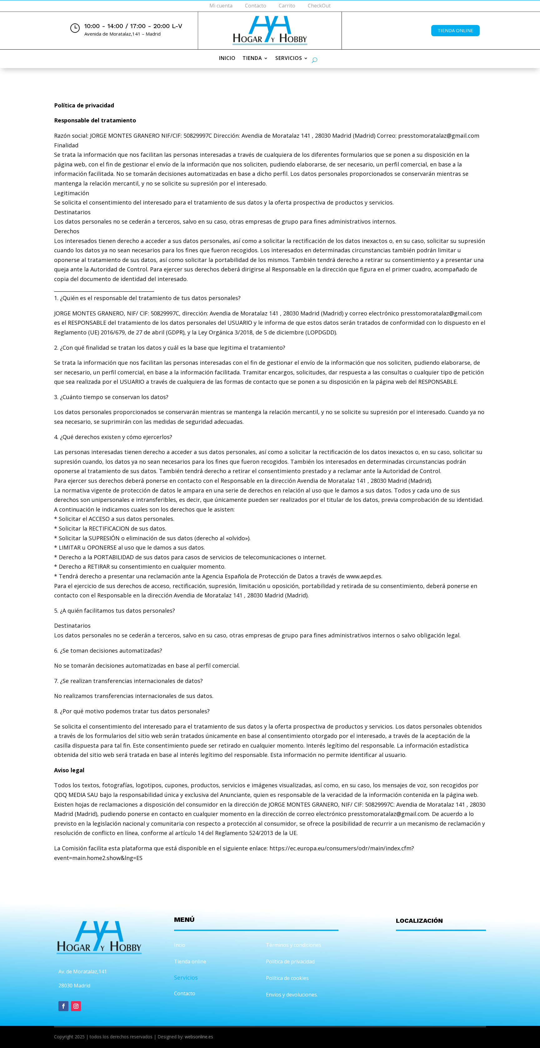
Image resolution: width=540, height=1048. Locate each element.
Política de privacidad (290, 961)
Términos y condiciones (293, 945)
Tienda (252, 59)
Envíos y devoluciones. (292, 994)
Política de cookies (287, 978)
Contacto (255, 5)
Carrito (287, 5)
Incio (179, 945)
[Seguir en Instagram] (76, 1006)
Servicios (288, 59)
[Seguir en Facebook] (63, 1006)
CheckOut (319, 5)
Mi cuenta (220, 5)
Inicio (227, 59)
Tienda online (455, 30)
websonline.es (199, 1037)
